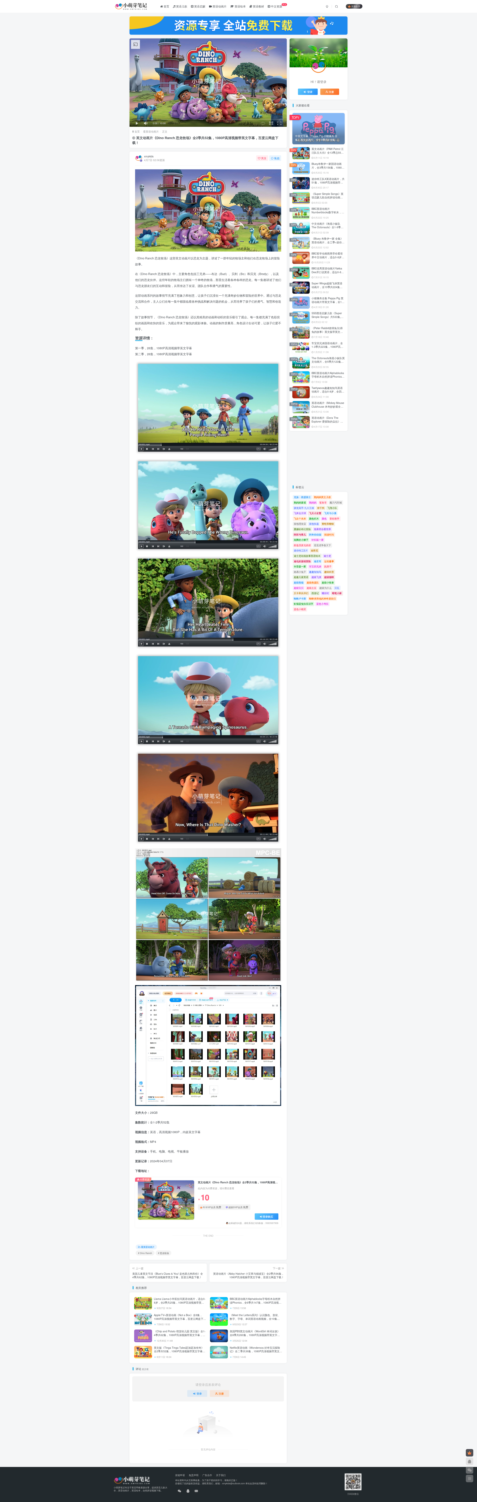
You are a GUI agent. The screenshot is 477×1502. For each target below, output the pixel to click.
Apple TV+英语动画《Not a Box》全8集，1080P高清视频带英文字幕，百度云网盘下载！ (178, 1318)
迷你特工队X (301, 550)
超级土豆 (311, 588)
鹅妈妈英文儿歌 (322, 497)
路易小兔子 (300, 572)
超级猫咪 (329, 577)
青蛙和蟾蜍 (328, 523)
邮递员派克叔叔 (302, 545)
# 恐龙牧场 (163, 1253)
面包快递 (314, 523)
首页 (166, 6)
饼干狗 (320, 508)
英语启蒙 (199, 6)
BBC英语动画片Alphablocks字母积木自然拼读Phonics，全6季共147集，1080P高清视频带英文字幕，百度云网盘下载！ (255, 1302)
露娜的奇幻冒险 (302, 529)
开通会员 (355, 6)
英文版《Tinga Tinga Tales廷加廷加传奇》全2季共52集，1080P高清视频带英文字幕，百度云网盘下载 (179, 1351)
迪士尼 (327, 556)
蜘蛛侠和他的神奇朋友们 (322, 598)
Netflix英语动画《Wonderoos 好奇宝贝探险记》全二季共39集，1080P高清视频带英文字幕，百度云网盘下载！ (256, 1351)
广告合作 (207, 1475)
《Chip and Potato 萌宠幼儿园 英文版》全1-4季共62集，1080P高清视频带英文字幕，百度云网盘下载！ (180, 1334)
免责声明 (193, 1475)
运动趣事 (329, 561)
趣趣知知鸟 (315, 572)
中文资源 (278, 5)
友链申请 (180, 1475)
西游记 (315, 593)
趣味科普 (329, 572)
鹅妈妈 (312, 502)
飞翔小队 (332, 508)
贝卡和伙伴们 (301, 593)
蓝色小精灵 (300, 609)
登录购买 (268, 1216)
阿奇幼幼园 (315, 534)
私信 (276, 158)
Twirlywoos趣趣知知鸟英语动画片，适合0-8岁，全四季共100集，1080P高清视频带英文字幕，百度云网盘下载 (328, 393)
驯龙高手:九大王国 (304, 508)
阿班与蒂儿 (300, 534)
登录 (199, 1393)
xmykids (149, 156)
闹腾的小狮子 (301, 540)
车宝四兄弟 (315, 566)
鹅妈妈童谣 (300, 502)
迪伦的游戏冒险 (302, 561)
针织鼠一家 (318, 540)
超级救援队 (313, 582)
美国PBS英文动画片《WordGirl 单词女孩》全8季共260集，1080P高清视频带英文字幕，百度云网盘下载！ (255, 1334)
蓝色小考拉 (322, 603)
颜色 (324, 518)
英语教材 (258, 6)
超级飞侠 (316, 577)
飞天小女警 (315, 513)
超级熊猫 (299, 582)
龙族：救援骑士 (302, 497)
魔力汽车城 (336, 502)
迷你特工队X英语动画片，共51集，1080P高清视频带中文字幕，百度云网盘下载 (328, 182)
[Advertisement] (319, 458)
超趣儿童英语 (301, 577)
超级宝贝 (299, 588)
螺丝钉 (325, 593)
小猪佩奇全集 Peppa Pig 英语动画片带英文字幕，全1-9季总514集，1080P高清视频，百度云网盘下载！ (328, 303)
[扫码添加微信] (469, 1470)
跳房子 (327, 566)
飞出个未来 (300, 518)
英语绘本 (240, 6)
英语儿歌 (181, 6)
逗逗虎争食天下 (322, 545)
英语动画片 (219, 6)
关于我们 (221, 1475)
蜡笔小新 (337, 593)
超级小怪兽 (328, 582)
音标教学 (334, 518)
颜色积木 (314, 518)
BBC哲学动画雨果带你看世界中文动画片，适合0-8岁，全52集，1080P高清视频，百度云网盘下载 (328, 259)
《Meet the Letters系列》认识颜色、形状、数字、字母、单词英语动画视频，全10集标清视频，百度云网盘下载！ (255, 1318)
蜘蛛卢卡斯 (300, 598)
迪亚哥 (317, 561)
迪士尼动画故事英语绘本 (307, 556)
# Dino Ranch (145, 1253)
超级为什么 (325, 588)
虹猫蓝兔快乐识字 (303, 603)
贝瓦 (336, 588)
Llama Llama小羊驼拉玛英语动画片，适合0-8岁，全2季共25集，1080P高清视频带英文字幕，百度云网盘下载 (180, 1302)
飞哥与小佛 (330, 513)
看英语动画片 (151, 131)
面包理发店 (300, 523)
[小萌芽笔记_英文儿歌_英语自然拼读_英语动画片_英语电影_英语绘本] (132, 1480)
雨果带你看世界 (322, 529)
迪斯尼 (314, 550)
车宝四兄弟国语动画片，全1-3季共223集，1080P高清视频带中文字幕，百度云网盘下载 (327, 348)
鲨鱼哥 (323, 502)
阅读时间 (329, 534)
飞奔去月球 (300, 513)
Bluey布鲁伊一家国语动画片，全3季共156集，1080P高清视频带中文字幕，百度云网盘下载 (327, 169)
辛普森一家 (300, 566)
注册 (221, 1393)
